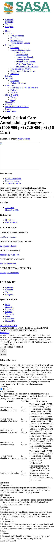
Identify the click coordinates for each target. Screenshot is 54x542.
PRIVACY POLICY (8, 325)
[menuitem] (7, 31)
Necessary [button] (4, 386)
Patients (8, 312)
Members (9, 309)
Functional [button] (4, 483)
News (7, 316)
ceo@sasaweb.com (8, 237)
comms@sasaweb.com (9, 273)
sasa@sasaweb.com (8, 246)
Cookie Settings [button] (6, 347)
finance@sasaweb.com (9, 255)
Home (7, 304)
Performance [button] (5, 495)
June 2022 (9, 207)
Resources (9, 319)
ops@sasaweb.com (8, 264)
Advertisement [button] (6, 519)
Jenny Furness (24, 139)
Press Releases (11, 222)
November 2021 (12, 210)
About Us (9, 307)
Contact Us (10, 321)
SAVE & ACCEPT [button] (8, 541)
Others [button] (3, 531)
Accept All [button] (18, 347)
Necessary (7, 389)
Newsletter (9, 220)
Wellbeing (9, 314)
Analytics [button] (4, 507)
